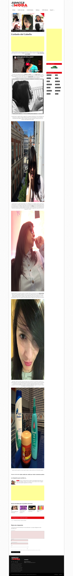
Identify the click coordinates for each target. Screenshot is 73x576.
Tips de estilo (57, 90)
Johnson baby (41, 293)
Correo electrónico (14, 542)
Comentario (13, 530)
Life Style (48, 93)
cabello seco (30, 474)
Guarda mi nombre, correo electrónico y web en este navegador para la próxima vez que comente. (25, 550)
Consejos (48, 87)
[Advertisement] (27, 43)
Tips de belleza (43, 14)
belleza (21, 474)
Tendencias (57, 84)
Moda (13, 10)
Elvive (33, 205)
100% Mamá (45, 10)
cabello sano (25, 474)
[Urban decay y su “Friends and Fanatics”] (23, 509)
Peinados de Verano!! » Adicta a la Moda (20, 520)
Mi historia (56, 574)
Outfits (56, 78)
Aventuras (49, 78)
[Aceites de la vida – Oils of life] (32, 509)
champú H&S (30, 76)
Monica (18, 480)
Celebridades (30, 10)
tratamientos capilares (40, 474)
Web (11, 545)
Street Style (57, 81)
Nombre (12, 539)
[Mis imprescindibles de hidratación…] (14, 509)
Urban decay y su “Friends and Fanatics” (23, 511)
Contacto (60, 574)
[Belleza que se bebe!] (40, 509)
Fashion (34, 474)
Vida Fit (56, 93)
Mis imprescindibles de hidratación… (14, 511)
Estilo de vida (21, 10)
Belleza (37, 10)
